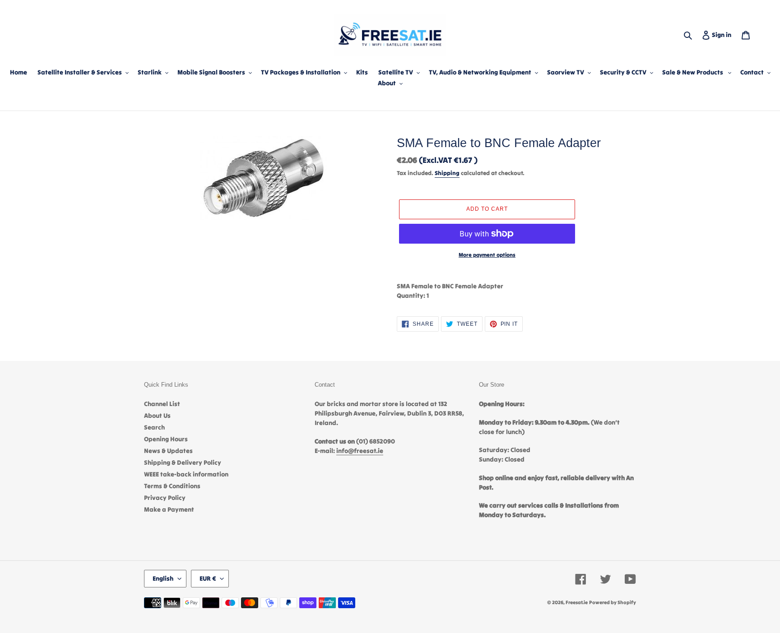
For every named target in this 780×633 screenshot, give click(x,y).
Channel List (162, 404)
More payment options (487, 254)
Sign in (723, 34)
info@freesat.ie (359, 451)
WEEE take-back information (186, 474)
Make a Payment (169, 509)
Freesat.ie (577, 602)
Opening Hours (166, 439)
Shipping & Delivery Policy (182, 462)
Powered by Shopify (612, 602)
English (163, 578)
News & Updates (168, 451)
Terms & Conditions (172, 486)
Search (154, 427)
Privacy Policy (165, 498)
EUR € (208, 578)
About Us (157, 415)
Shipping (447, 173)
